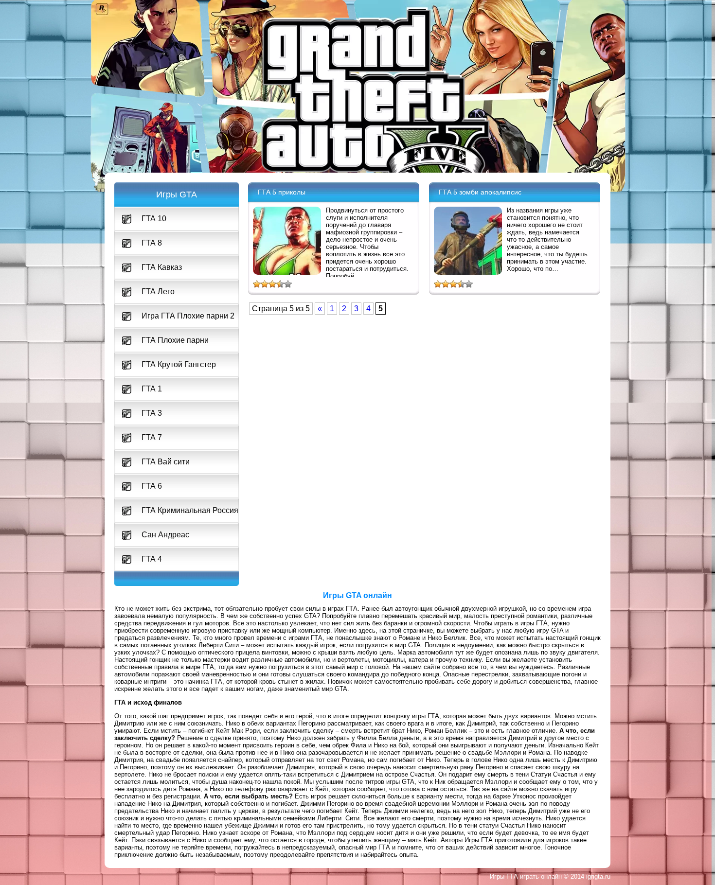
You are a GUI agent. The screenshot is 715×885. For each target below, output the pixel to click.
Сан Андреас (165, 535)
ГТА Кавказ (162, 267)
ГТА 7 (152, 437)
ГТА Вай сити (166, 462)
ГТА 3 (152, 413)
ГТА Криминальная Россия (190, 510)
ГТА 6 (152, 486)
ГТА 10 (154, 218)
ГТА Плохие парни (175, 340)
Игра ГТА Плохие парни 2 (188, 316)
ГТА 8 (152, 243)
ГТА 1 (152, 389)
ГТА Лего (158, 291)
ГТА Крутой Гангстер (179, 364)
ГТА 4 (152, 559)
